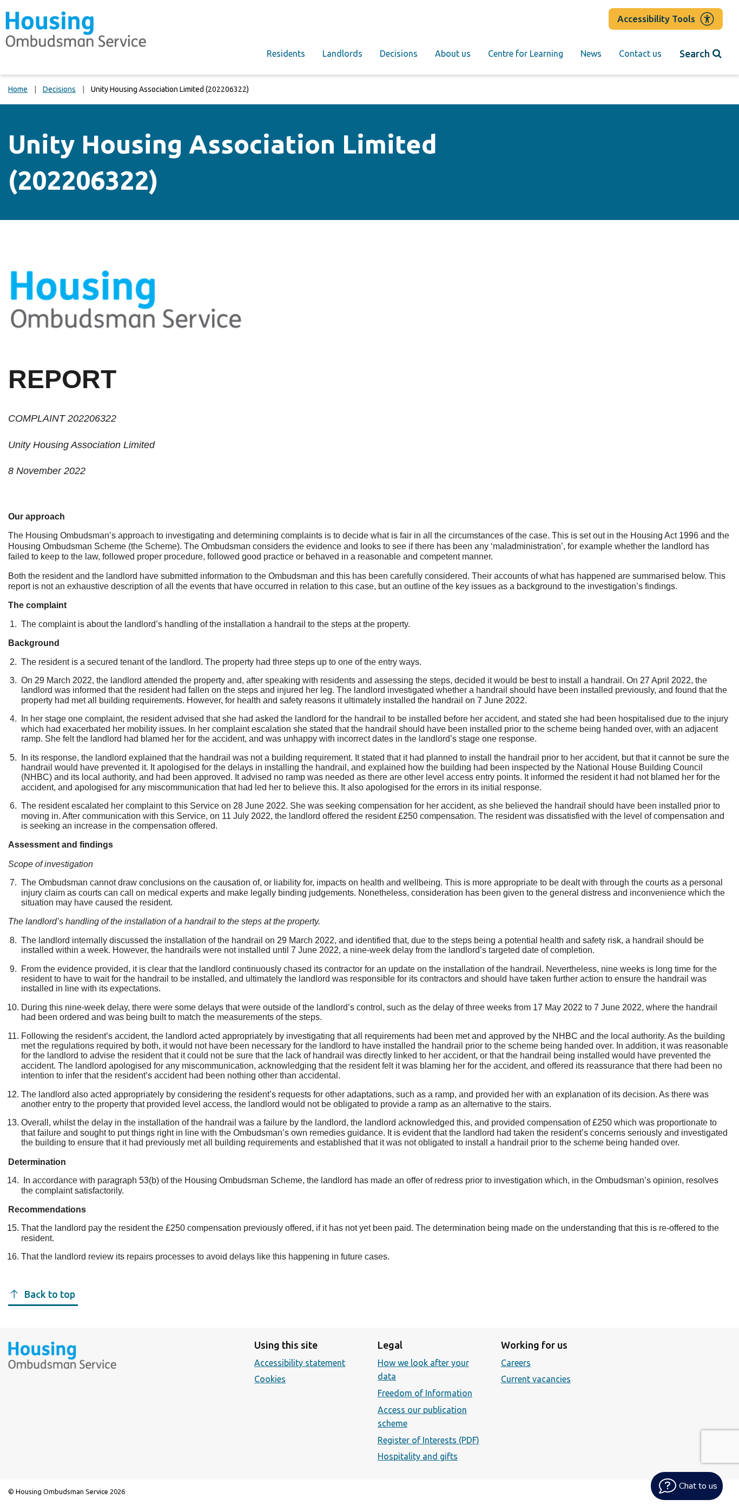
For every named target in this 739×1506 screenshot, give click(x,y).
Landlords (342, 53)
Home (18, 89)
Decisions (399, 53)
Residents (286, 53)
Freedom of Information (425, 1393)
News (591, 53)
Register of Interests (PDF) (428, 1440)
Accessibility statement (299, 1363)
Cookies (270, 1379)
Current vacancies (536, 1379)
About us (453, 53)
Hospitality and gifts (418, 1456)
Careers (516, 1363)
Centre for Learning (525, 53)
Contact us (640, 53)
